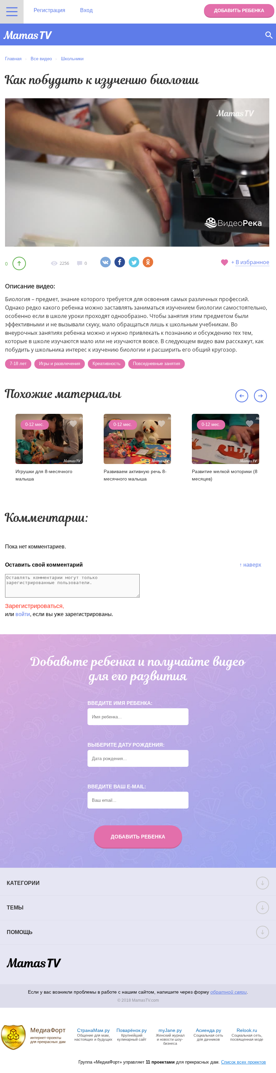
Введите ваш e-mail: (117, 786)
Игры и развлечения (59, 363)
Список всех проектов (243, 1062)
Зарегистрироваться (34, 606)
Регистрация (49, 10)
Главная (13, 58)
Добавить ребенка (239, 10)
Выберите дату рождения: (126, 745)
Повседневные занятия (156, 363)
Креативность (106, 363)
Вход (86, 10)
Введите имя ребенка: (120, 703)
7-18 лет (18, 363)
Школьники (72, 58)
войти (22, 614)
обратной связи (228, 992)
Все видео (41, 58)
